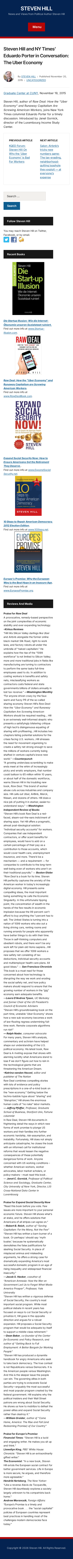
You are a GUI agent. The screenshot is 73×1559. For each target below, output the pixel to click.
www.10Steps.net (38, 529)
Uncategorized (36, 80)
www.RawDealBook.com (18, 396)
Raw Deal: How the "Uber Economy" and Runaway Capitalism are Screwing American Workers (28, 384)
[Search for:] (28, 196)
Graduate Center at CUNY (21, 93)
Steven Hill (36, 8)
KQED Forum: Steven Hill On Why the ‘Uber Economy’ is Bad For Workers (19, 153)
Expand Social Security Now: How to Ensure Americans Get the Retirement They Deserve (26, 462)
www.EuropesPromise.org (18, 590)
